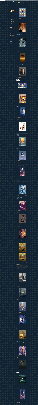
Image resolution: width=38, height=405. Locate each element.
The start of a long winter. (20, 65)
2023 (10, 13)
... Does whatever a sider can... (12, 19)
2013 (10, 48)
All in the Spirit (19, 299)
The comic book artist (20, 105)
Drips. (18, 314)
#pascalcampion (17, 66)
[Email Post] (27, 77)
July (10, 41)
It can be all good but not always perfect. (22, 212)
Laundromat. (19, 264)
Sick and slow (11, 27)
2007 (10, 52)
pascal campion (11, 1)
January (11, 45)
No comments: (26, 77)
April (10, 43)
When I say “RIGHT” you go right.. (21, 342)
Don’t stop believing (20, 162)
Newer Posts (17, 401)
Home (22, 401)
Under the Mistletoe (19, 119)
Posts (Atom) (19, 402)
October (11, 39)
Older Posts (27, 401)
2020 (10, 15)
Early (18, 357)
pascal (13, 10)
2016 (10, 46)
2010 (10, 50)
